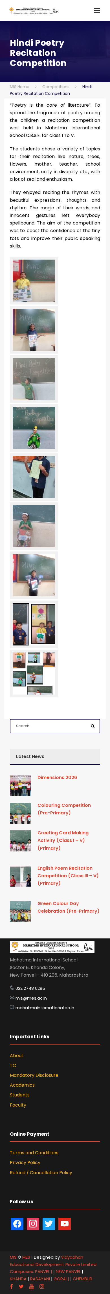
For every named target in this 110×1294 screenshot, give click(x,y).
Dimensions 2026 (57, 777)
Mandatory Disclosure (34, 1075)
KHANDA (19, 1279)
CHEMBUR (82, 1279)
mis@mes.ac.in (31, 998)
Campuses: (22, 1271)
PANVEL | (43, 1271)
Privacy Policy (25, 1162)
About (16, 1055)
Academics (22, 1085)
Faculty (18, 1105)
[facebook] (11, 1286)
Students (20, 1095)
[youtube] (31, 1286)
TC (13, 1065)
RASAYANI (40, 1279)
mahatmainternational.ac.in (45, 1008)
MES (26, 1257)
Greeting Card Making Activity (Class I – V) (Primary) (63, 840)
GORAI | (61, 1279)
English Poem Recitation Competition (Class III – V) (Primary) (68, 876)
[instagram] (41, 1286)
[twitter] (21, 1286)
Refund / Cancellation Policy (41, 1172)
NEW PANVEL (69, 1271)
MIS (13, 1257)
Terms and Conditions (34, 1152)
